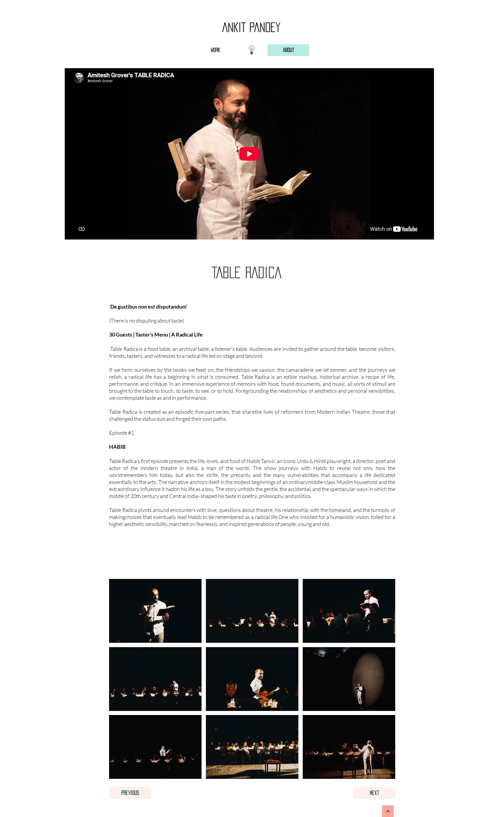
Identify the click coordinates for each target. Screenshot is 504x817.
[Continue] (388, 811)
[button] (155, 611)
